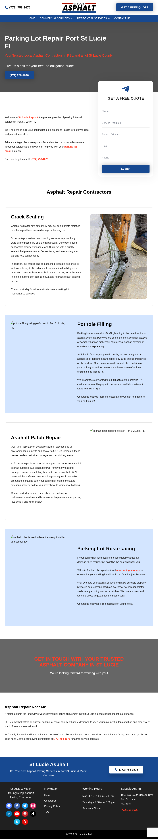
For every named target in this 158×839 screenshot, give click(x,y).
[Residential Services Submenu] (108, 18)
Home (31, 18)
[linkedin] (9, 814)
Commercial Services (55, 18)
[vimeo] (17, 822)
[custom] (9, 806)
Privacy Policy (52, 806)
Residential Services (92, 18)
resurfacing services (128, 570)
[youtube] (17, 814)
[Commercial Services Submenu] (71, 18)
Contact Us (122, 18)
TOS (46, 812)
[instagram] (33, 806)
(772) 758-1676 (129, 810)
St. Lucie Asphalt (28, 117)
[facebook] (17, 806)
